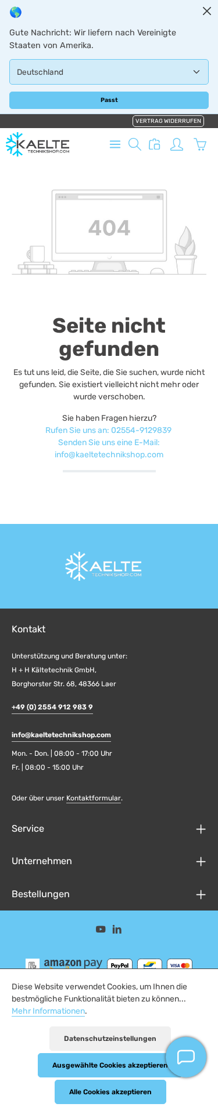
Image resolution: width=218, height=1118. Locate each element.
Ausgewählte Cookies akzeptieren (110, 1065)
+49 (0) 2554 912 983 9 (52, 707)
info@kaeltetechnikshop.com (61, 735)
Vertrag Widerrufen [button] (168, 121)
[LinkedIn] (117, 932)
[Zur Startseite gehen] (37, 144)
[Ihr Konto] (176, 144)
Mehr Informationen (48, 1011)
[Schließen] (207, 11)
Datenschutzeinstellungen (110, 1039)
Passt (109, 100)
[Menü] (115, 144)
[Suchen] (135, 144)
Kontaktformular (93, 798)
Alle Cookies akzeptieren (110, 1092)
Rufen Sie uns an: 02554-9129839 (108, 430)
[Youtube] (102, 932)
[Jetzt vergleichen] (154, 144)
